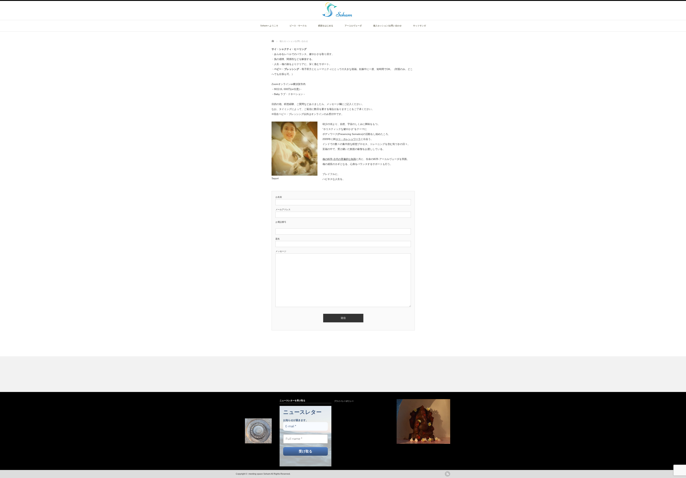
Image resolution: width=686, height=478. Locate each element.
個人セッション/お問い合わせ (387, 25)
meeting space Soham (259, 474)
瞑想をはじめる (325, 25)
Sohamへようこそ (269, 25)
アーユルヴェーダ (353, 25)
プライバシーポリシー (344, 401)
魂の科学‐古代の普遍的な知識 (339, 159)
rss (447, 474)
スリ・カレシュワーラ (348, 139)
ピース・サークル (298, 25)
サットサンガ (419, 25)
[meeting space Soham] (337, 16)
